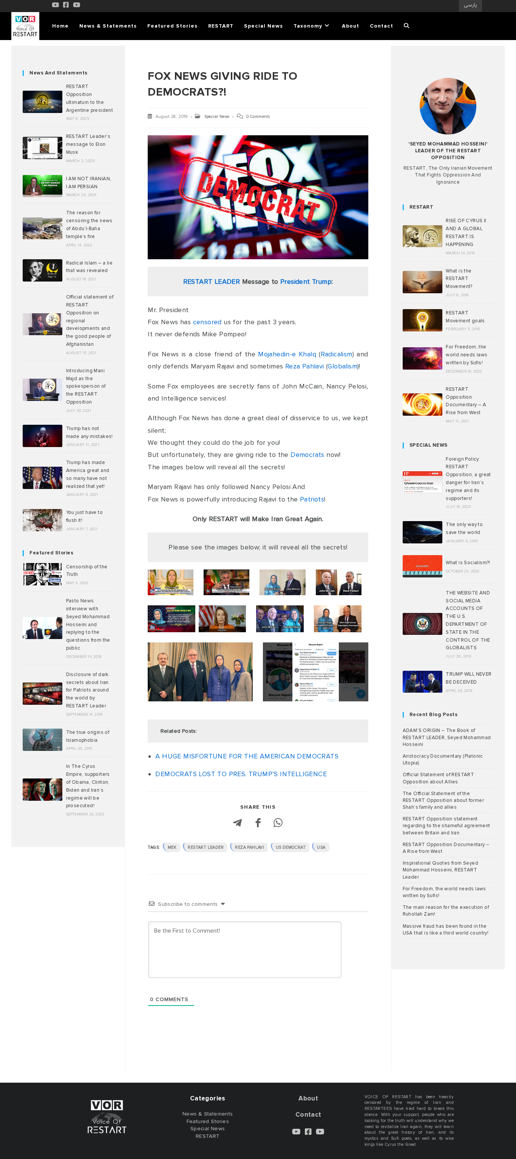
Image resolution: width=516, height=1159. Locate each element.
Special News (217, 116)
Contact (308, 1115)
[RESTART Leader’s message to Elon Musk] (42, 148)
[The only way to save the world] (422, 532)
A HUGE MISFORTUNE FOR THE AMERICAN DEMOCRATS (246, 756)
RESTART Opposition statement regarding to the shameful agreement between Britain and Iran (446, 826)
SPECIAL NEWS (428, 445)
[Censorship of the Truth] (42, 574)
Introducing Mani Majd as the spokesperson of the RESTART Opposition (86, 386)
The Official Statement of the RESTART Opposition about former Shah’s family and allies (443, 800)
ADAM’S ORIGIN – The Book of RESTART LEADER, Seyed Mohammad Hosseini (447, 737)
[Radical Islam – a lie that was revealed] (42, 270)
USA (321, 847)
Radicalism (336, 354)
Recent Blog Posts (433, 715)
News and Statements (58, 73)
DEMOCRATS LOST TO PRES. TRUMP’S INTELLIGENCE (241, 774)
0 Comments (258, 116)
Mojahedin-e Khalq (287, 354)
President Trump (306, 281)
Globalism (342, 366)
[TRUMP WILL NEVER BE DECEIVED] (422, 682)
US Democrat (291, 847)
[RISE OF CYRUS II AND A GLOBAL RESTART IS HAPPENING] (422, 236)
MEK (172, 847)
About (308, 1098)
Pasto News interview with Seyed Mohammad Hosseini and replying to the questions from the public (88, 624)
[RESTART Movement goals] (422, 320)
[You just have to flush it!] (42, 520)
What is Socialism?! (468, 563)
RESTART (421, 207)
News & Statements (207, 1114)
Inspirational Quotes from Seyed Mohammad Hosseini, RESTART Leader (440, 870)
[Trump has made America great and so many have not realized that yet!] (42, 478)
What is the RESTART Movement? (459, 279)
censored (207, 322)
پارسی (470, 5)
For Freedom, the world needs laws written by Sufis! (466, 355)
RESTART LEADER (211, 281)
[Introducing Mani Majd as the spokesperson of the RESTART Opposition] (42, 390)
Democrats (307, 454)
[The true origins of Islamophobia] (42, 740)
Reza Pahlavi (304, 366)
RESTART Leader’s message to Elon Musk (88, 144)
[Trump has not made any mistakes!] (42, 436)
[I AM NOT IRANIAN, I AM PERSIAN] (42, 186)
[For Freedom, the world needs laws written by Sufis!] (422, 358)
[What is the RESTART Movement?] (422, 282)
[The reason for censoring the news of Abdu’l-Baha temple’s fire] (42, 228)
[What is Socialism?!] (422, 566)
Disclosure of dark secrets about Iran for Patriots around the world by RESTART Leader (87, 690)
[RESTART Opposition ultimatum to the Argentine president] (42, 102)
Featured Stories (51, 553)
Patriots (312, 499)
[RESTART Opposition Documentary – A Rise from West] (422, 404)
